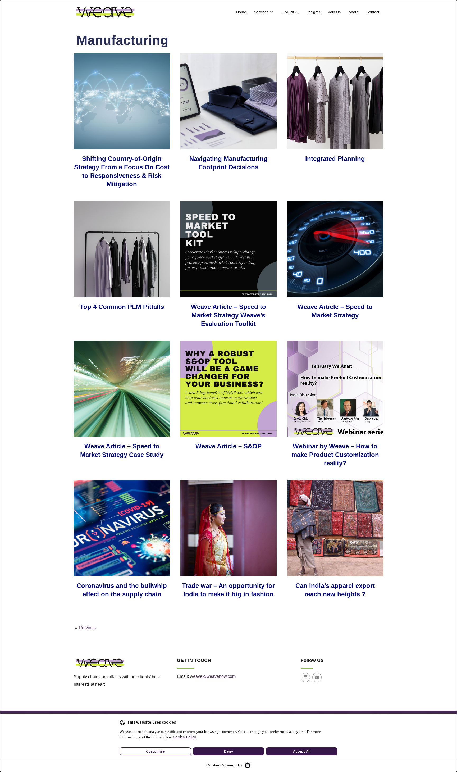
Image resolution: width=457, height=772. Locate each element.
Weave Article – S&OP (228, 446)
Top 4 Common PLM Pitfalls (122, 306)
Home (241, 12)
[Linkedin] (305, 677)
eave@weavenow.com (214, 676)
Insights (313, 12)
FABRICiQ (290, 12)
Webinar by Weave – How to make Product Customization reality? (335, 455)
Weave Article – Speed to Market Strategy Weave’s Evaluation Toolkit (228, 315)
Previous (85, 627)
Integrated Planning (335, 158)
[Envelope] (317, 677)
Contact (372, 12)
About (353, 12)
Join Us (334, 12)
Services (261, 12)
